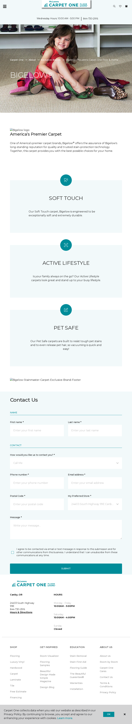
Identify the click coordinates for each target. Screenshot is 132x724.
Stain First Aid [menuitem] (78, 661)
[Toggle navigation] (5, 6)
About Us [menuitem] (105, 656)
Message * (16, 517)
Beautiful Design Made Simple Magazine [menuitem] (47, 676)
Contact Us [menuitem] (106, 677)
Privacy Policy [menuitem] (108, 692)
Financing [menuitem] (16, 697)
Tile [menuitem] (12, 685)
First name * (17, 422)
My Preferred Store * (79, 496)
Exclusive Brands (51, 59)
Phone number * (19, 475)
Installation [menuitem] (76, 689)
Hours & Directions (21, 612)
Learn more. (65, 718)
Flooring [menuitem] (15, 656)
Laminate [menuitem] (15, 679)
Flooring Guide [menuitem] (78, 667)
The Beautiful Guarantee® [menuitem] (78, 675)
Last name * (74, 422)
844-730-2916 (90, 18)
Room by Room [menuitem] (109, 661)
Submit (66, 568)
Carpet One (17, 59)
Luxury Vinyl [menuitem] (17, 661)
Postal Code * (17, 496)
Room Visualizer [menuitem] (49, 656)
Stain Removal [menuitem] (78, 656)
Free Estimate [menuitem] (18, 691)
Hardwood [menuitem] (16, 667)
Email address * (76, 475)
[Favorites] (120, 6)
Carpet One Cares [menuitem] (106, 669)
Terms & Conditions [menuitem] (106, 685)
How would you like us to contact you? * (32, 455)
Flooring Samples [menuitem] (45, 663)
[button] (114, 6)
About (32, 59)
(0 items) (126, 6)
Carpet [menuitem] (14, 673)
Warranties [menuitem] (76, 683)
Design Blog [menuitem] (47, 687)
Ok (108, 714)
